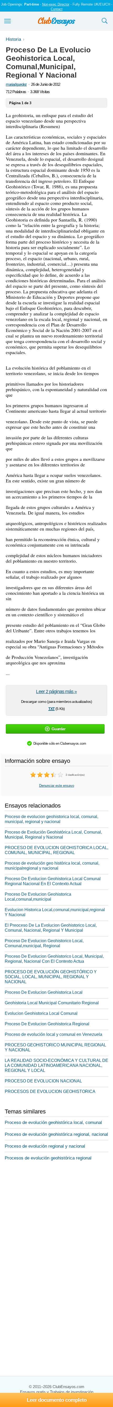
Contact (57, 9)
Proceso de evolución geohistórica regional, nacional (56, 1134)
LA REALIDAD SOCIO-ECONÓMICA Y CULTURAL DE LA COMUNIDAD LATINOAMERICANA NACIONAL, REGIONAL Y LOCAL (56, 1065)
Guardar (58, 729)
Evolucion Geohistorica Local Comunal (41, 1013)
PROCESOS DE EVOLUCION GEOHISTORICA (50, 1091)
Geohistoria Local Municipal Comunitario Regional (52, 1003)
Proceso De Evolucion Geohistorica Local (44, 992)
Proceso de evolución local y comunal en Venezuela (53, 1034)
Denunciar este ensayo (56, 786)
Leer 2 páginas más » (56, 691)
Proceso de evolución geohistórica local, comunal (53, 1122)
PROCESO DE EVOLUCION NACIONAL (43, 1081)
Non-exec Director (55, 4)
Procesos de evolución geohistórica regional (48, 1158)
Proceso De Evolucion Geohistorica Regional (47, 1024)
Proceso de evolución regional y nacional (45, 1146)
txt (51, 708)
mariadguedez (16, 84)
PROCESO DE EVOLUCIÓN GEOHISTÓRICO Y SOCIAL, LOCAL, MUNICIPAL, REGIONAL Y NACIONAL (51, 977)
